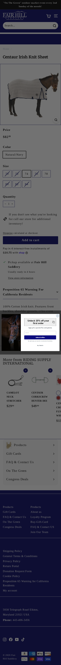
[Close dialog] (57, 316)
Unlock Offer (40, 337)
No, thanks (40, 345)
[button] (40, 322)
